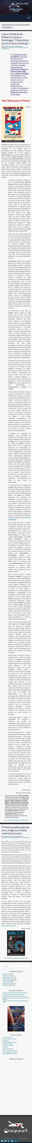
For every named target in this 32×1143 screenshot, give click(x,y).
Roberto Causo (8, 46)
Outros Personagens (8, 1048)
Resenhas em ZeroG (8, 985)
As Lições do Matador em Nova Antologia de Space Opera (15, 1001)
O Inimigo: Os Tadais (8, 1045)
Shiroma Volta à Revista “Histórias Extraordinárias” (15, 993)
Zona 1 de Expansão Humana (10, 1050)
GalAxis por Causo (7, 975)
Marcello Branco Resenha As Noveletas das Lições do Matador (16, 998)
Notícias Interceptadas (13, 837)
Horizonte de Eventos (8, 977)
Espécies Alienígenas (8, 1043)
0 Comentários (25, 837)
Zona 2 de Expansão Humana (10, 1052)
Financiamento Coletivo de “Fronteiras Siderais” (14, 996)
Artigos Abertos (11, 47)
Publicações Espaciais (8, 983)
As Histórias (6, 1040)
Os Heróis (5, 1047)
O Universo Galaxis (7, 1037)
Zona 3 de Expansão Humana (10, 1053)
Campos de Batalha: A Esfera (10, 1042)
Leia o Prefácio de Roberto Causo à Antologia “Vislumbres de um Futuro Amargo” (15, 38)
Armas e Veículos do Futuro (9, 1039)
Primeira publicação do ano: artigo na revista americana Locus (15, 830)
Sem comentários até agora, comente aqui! (16, 820)
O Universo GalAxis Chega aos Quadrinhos (13, 994)
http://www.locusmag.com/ (9, 925)
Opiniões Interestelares (8, 980)
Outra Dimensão (21, 47)
